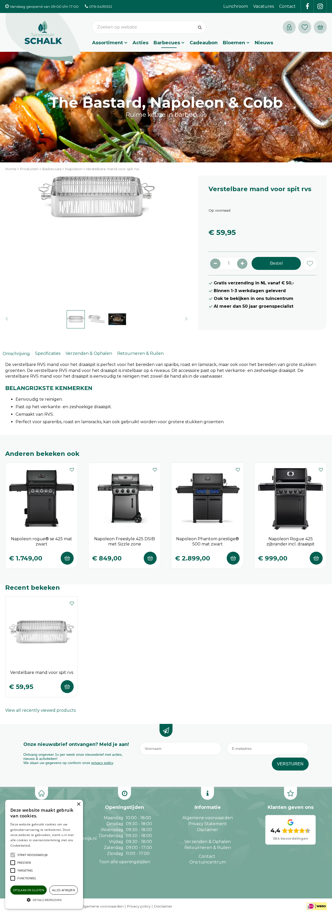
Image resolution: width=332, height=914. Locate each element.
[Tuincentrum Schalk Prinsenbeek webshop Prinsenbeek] (43, 37)
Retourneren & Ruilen (140, 353)
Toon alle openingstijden (124, 861)
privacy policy (102, 763)
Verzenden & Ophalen (89, 353)
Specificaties (47, 353)
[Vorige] (6, 318)
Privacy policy (138, 906)
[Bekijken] (320, 27)
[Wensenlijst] (304, 27)
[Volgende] (186, 318)
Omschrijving (16, 353)
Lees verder (40, 845)
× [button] (78, 804)
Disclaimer (207, 829)
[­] (307, 6)
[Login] (289, 27)
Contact (207, 856)
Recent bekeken (32, 587)
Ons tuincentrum (207, 862)
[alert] (44, 854)
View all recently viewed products (40, 710)
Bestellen (67, 558)
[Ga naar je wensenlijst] (306, 27)
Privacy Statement (207, 823)
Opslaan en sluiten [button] (28, 890)
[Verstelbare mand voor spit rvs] (96, 240)
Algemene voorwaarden (207, 817)
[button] (32, 855)
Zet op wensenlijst (72, 469)
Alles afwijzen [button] (63, 890)
